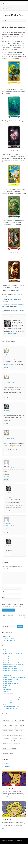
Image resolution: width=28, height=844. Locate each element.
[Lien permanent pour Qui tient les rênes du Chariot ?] (14, 778)
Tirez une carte (6, 695)
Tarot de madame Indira (7, 743)
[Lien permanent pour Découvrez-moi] (14, 809)
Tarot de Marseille (17, 743)
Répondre (6, 367)
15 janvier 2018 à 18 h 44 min (9, 411)
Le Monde (4, 733)
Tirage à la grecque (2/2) (13, 27)
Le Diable (16, 730)
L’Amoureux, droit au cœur (9, 638)
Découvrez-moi (6, 685)
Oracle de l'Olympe (18, 310)
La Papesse (12, 728)
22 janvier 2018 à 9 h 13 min (9, 438)
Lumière (19, 733)
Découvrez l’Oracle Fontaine (9, 666)
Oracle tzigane (21, 738)
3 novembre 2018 (11, 29)
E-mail (3, 591)
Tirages (11, 753)
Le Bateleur (5, 730)
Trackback (4, 343)
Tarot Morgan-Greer (6, 750)
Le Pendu (9, 733)
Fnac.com (6, 764)
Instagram (9, 8)
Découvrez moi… (7, 819)
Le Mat (20, 730)
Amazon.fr (6, 763)
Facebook (6, 8)
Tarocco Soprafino (9, 740)
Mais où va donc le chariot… (10, 789)
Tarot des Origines (6, 745)
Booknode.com (7, 766)
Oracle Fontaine (14, 738)
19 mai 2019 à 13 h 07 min (10, 494)
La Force (16, 725)
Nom (3, 586)
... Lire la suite (5, 796)
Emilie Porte (4, 29)
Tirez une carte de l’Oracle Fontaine (11, 706)
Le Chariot (11, 730)
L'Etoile (21, 722)
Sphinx (3, 311)
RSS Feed (3, 8)
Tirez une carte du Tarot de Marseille (11, 708)
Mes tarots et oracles (8, 693)
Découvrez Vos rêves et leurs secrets (11, 683)
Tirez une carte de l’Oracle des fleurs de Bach (13, 701)
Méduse (12, 310)
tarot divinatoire (7, 523)
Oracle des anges (6, 738)
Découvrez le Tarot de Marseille (10, 668)
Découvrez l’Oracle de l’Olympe (10, 658)
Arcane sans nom (6, 720)
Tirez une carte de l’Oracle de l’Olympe (12, 697)
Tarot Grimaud (5, 748)
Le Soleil (14, 733)
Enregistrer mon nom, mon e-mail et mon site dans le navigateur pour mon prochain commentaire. (13, 605)
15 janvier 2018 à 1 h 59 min (9, 382)
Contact (5, 651)
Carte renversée (14, 720)
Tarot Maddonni (13, 748)
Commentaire (5, 571)
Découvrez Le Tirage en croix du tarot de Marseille (14, 677)
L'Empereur (16, 722)
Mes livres (5, 691)
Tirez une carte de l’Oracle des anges (11, 699)
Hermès (8, 310)
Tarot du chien (21, 745)
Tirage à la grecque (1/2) (8, 615)
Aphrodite (15, 717)
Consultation (21, 720)
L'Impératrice (10, 725)
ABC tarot (6, 354)
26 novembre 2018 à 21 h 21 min (10, 467)
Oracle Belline (10, 735)
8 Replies (20, 29)
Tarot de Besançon (17, 740)
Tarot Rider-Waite (15, 750)
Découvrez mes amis (7, 681)
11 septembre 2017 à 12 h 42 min (10, 356)
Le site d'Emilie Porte (14, 15)
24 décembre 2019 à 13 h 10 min (12, 546)
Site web (3, 597)
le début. (16, 290)
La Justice (22, 725)
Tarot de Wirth (14, 745)
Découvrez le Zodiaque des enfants (11, 679)
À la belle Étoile (6, 636)
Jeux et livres (6, 687)
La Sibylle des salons (20, 728)
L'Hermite (4, 725)
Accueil (4, 649)
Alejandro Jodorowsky (7, 717)
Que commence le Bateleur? (9, 640)
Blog (16, 29)
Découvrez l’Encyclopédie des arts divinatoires (13, 657)
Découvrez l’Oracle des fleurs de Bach (11, 662)
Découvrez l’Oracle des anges (10, 660)
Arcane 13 (20, 717)
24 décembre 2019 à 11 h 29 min (10, 525)
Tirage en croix (5, 753)
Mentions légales (7, 689)
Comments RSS (10, 343)
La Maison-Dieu (6, 728)
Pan (23, 310)
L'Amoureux (9, 722)
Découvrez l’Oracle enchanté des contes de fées (14, 664)
